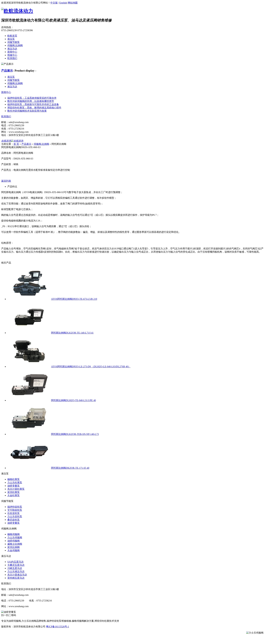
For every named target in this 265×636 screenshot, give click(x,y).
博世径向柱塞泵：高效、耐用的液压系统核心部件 (34, 107)
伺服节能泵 (13, 42)
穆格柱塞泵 (13, 479)
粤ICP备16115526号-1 (57, 626)
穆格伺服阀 (13, 534)
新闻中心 (12, 52)
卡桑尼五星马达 (16, 565)
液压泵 (11, 39)
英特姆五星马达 (16, 578)
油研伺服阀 (13, 540)
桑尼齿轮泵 (13, 519)
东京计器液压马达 (17, 574)
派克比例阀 (13, 547)
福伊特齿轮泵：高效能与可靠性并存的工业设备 (33, 104)
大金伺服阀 (13, 550)
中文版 (54, 2)
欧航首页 (12, 35)
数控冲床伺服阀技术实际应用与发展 (27, 111)
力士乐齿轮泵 (14, 516)
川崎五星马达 (14, 568)
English (63, 2)
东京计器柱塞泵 (16, 489)
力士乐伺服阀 (14, 537)
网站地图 (73, 2)
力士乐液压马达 (16, 571)
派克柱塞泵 (13, 492)
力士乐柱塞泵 (14, 482)
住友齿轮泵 (13, 513)
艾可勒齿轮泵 (14, 510)
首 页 (16, 144)
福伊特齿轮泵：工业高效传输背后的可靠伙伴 (31, 98)
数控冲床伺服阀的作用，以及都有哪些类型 (30, 101)
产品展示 (7, 70)
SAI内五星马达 (15, 561)
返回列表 (6, 181)
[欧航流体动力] (17, 11)
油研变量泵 (13, 485)
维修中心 (12, 55)
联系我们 (12, 58)
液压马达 (12, 48)
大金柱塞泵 (13, 495)
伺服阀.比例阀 (15, 45)
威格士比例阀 (14, 544)
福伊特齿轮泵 (14, 506)
